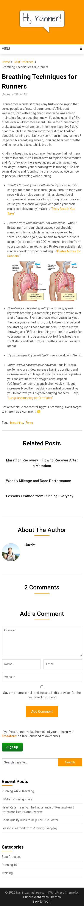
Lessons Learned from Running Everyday (29, 828)
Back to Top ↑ (42, 901)
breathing (16, 422)
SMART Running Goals (17, 799)
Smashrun (9, 736)
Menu (6, 48)
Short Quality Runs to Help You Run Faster (30, 820)
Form (29, 422)
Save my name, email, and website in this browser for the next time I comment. (42, 695)
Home (6, 62)
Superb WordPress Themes (42, 897)
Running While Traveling (18, 791)
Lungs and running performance (30, 398)
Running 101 (10, 865)
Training (7, 873)
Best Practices (23, 62)
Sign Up (12, 747)
